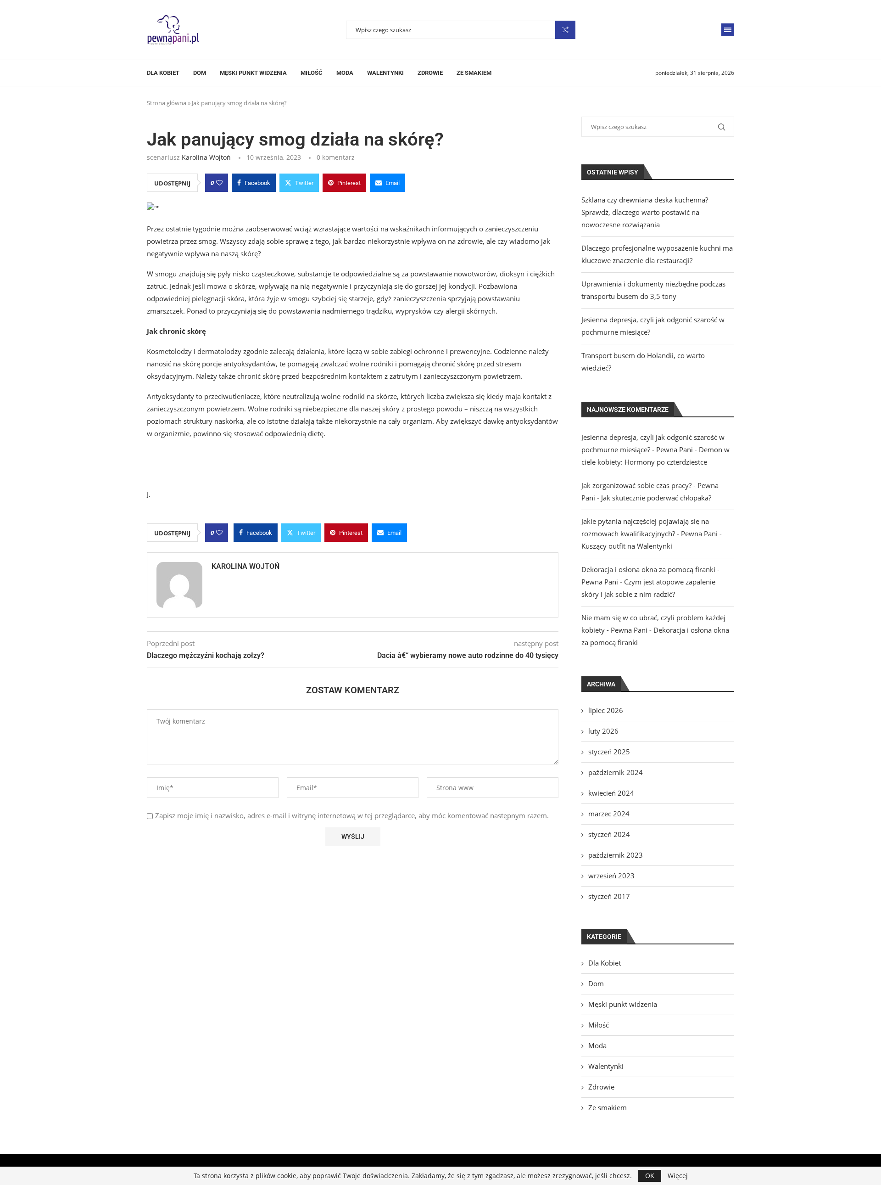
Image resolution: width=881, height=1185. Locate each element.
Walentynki (385, 72)
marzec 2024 (609, 813)
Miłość (312, 72)
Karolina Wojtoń (206, 157)
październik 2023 (615, 854)
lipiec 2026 (605, 710)
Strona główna (166, 103)
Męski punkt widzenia (253, 72)
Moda (344, 72)
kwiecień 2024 (611, 792)
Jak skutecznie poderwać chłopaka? (656, 497)
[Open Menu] (727, 29)
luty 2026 (603, 731)
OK (649, 1175)
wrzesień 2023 (611, 875)
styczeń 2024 (609, 834)
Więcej (678, 1176)
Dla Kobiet (163, 72)
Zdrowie (430, 72)
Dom (199, 72)
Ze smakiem (474, 72)
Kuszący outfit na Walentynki (626, 545)
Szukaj (565, 30)
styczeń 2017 (609, 896)
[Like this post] (219, 183)
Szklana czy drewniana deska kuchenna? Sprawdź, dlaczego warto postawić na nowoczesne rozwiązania (644, 212)
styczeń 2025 (609, 751)
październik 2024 (615, 772)
